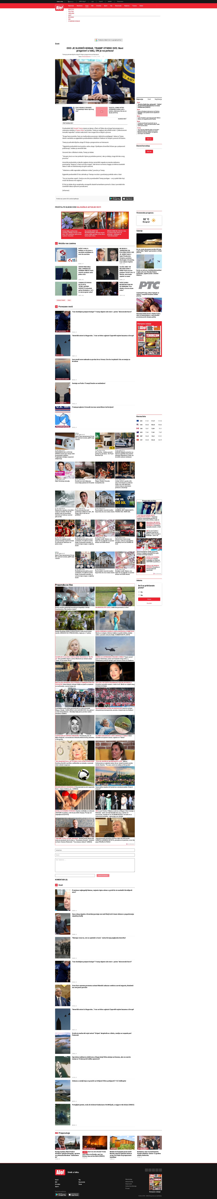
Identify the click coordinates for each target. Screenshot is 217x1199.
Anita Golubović (86, 56)
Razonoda (118, 6)
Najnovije (71, 6)
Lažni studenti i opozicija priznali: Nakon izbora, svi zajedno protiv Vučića (149, 118)
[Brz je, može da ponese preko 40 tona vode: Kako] (149, 240)
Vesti (86, 6)
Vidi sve (149, 139)
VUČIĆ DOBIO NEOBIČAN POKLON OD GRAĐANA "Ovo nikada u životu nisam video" (126, 286)
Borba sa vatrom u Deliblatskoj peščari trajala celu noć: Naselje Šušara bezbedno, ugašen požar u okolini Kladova (149, 272)
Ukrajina (71, 13)
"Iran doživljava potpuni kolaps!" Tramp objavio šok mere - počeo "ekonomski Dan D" (102, 312)
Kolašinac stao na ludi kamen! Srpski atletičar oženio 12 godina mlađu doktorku (149, 1153)
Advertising (129, 1181)
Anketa (139, 580)
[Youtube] (156, 1170)
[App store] (128, 198)
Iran (69, 300)
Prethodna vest (68, 123)
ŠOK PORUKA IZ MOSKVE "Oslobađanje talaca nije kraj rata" (84, 109)
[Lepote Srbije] (82, 2)
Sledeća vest (122, 118)
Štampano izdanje (74, 21)
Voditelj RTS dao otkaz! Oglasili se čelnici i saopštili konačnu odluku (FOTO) (147, 294)
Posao (127, 1188)
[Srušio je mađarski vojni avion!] (62, 1043)
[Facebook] (146, 1170)
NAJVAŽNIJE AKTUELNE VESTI (89, 207)
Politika (71, 11)
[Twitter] (160, 1170)
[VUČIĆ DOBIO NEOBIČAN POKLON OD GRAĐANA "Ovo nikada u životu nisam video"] (107, 289)
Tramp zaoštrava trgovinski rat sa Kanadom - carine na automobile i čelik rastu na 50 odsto (148, 124)
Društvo (71, 9)
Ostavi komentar (103, 875)
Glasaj (149, 599)
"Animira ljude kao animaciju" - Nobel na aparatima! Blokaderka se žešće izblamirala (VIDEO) (149, 105)
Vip (111, 6)
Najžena (126, 6)
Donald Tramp (78, 128)
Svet (69, 15)
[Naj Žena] (92, 1)
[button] (106, 56)
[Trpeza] (100, 2)
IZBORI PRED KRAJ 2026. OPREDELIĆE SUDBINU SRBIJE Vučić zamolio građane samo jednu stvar (85, 270)
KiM (69, 19)
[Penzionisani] (120, 2)
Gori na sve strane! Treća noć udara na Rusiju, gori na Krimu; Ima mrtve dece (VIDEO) (94, 1154)
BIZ (92, 6)
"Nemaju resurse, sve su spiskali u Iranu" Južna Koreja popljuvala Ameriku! (99, 938)
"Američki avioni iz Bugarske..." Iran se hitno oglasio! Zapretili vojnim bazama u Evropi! (103, 335)
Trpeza (134, 6)
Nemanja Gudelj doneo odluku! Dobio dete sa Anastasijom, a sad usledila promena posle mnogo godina (148, 315)
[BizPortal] (71, 2)
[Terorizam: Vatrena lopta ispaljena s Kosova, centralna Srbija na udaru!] (149, 340)
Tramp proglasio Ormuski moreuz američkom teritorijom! (93, 407)
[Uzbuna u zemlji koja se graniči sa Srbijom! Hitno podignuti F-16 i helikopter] (62, 1091)
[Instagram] (149, 1170)
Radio (141, 6)
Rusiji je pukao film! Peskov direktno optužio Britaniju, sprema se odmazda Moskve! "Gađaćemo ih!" (67, 1154)
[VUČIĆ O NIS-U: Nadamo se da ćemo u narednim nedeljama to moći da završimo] (66, 255)
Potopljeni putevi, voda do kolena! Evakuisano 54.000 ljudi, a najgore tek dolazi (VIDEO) (103, 1105)
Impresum (128, 1184)
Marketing (128, 1179)
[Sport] (109, 2)
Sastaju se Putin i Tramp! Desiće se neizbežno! (88, 383)
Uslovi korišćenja (130, 1186)
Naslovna (79, 6)
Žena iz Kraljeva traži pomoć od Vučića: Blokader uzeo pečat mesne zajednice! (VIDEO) (149, 113)
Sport (105, 6)
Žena (80, 1184)
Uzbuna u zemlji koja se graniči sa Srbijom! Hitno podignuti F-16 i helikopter (99, 1081)
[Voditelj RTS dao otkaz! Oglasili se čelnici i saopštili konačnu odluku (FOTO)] (149, 284)
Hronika (98, 6)
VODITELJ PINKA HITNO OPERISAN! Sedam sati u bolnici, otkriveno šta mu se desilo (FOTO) (117, 110)
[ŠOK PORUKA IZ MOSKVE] (68, 114)
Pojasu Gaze (80, 130)
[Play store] (115, 198)
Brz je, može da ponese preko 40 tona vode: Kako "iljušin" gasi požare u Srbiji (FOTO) (149, 251)
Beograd (71, 17)
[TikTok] (153, 1170)
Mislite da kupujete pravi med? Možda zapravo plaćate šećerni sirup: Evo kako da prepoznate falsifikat (121, 1154)
